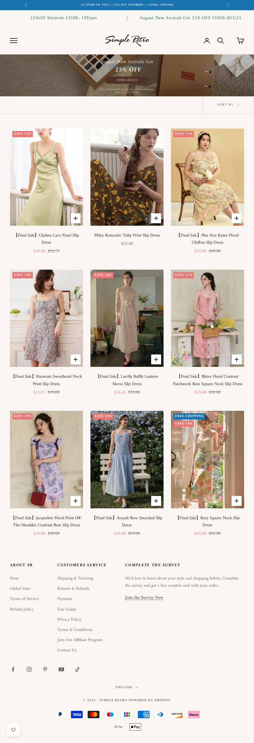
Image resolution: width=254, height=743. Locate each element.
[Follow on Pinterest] (45, 669)
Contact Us (67, 650)
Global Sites (20, 589)
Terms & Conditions (74, 630)
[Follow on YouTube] (61, 669)
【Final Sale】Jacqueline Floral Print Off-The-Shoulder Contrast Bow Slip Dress (46, 522)
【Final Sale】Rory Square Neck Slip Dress (207, 522)
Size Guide (66, 609)
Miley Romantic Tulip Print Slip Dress (127, 235)
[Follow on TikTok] (77, 669)
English (124, 687)
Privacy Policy (69, 620)
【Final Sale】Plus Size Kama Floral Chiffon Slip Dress (207, 239)
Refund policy (21, 609)
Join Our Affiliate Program (80, 640)
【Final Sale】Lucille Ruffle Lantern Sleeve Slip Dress (127, 380)
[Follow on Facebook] (13, 669)
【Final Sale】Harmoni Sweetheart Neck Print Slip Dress (46, 380)
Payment (64, 599)
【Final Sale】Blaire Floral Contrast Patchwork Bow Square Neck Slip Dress (207, 380)
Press (14, 578)
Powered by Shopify (150, 700)
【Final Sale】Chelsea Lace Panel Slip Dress (46, 239)
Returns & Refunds (73, 589)
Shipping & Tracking (75, 578)
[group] (127, 75)
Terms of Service (24, 599)
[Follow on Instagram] (29, 669)
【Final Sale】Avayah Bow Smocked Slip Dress (127, 522)
